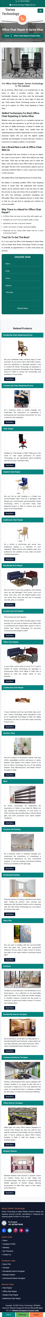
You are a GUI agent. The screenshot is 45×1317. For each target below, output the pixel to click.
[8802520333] (22, 18)
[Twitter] (9, 1230)
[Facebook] (4, 1230)
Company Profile (8, 1244)
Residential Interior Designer (13, 1271)
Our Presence (7, 1251)
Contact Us (6, 1255)
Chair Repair (7, 1288)
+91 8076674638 (15, 1224)
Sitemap (5, 1247)
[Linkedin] (27, 1230)
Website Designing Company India (25, 1310)
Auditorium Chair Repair (11, 1298)
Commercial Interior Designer (13, 1278)
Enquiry (36, 1315)
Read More (10, 379)
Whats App (22, 1315)
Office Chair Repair (9, 1291)
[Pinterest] (21, 1230)
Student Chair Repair (10, 1295)
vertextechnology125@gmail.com (23, 5)
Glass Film (6, 1264)
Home (7, 36)
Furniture (5, 1268)
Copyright (8, 1305)
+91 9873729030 (23, 1)
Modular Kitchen (8, 1275)
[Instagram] (15, 1230)
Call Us (8, 1315)
